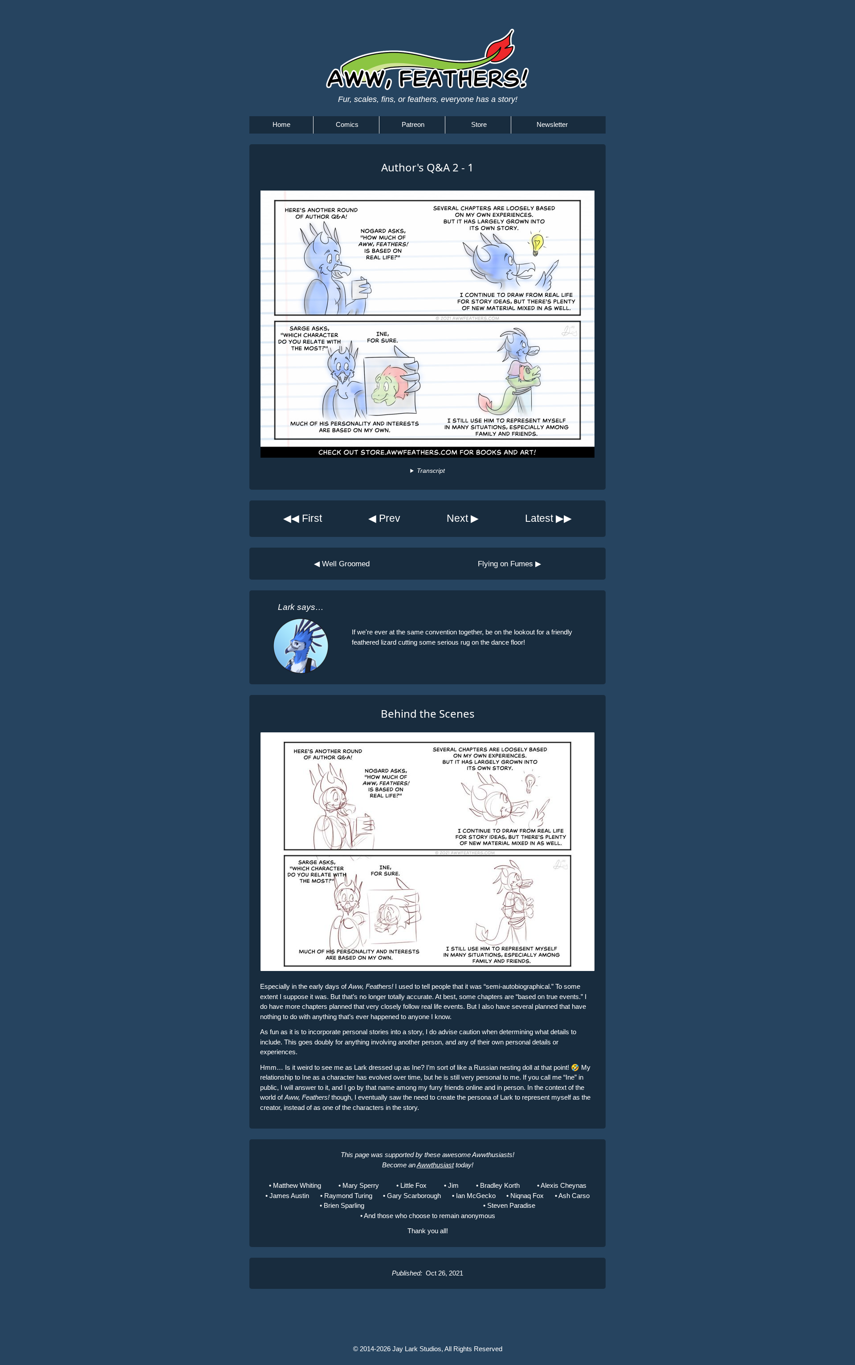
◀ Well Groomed (342, 564)
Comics (347, 124)
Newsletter (552, 124)
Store (479, 124)
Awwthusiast (435, 1165)
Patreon (413, 124)
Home (281, 124)
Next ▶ (463, 518)
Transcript (430, 470)
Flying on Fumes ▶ (509, 564)
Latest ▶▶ (548, 518)
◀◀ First (302, 518)
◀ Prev (384, 518)
